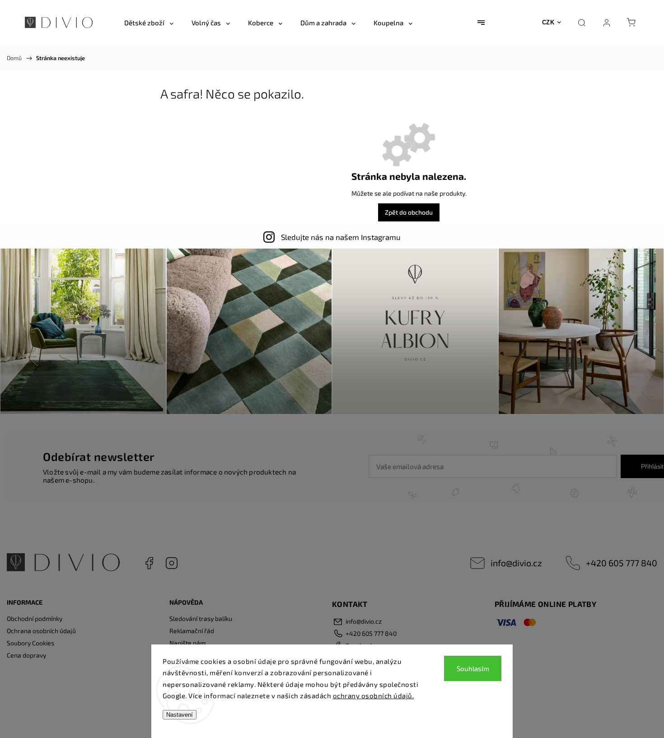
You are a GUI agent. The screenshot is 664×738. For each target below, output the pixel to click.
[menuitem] (148, 22)
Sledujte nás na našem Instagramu (341, 236)
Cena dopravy (26, 655)
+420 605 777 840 (621, 562)
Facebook (149, 563)
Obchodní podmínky (34, 618)
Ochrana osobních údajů (41, 631)
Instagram (171, 563)
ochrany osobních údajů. (373, 695)
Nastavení (179, 714)
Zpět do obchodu (409, 212)
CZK (548, 22)
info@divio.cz (516, 562)
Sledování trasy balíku (200, 618)
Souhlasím (473, 668)
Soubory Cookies (30, 643)
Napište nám (187, 643)
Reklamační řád (191, 631)
